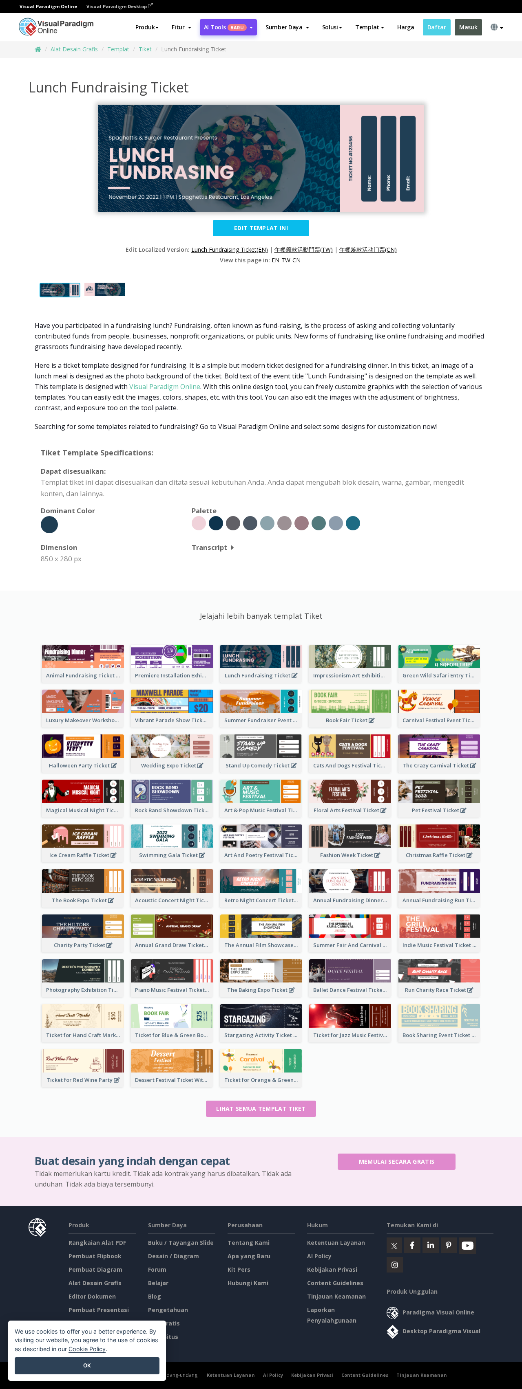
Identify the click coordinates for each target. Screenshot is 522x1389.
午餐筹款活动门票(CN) (368, 249)
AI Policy (319, 1256)
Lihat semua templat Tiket (261, 1108)
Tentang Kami (249, 1242)
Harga (405, 27)
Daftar (436, 27)
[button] (181, 27)
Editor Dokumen (92, 1296)
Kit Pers (239, 1269)
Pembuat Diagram (95, 1269)
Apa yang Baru (249, 1256)
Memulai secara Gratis (396, 1161)
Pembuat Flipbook (95, 1256)
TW (285, 260)
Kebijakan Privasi (332, 1269)
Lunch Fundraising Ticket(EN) (229, 249)
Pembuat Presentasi (99, 1310)
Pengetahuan (168, 1310)
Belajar (158, 1283)
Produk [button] (145, 27)
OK (87, 1365)
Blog (154, 1296)
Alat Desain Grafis (74, 49)
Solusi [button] (330, 27)
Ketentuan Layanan (336, 1242)
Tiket (145, 49)
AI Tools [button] (224, 27)
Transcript (209, 547)
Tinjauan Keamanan (336, 1296)
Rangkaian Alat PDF (97, 1242)
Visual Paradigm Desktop (117, 6)
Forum (157, 1269)
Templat (118, 49)
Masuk (468, 27)
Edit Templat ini (261, 228)
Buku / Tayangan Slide (181, 1242)
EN (275, 260)
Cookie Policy (87, 1348)
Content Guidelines (335, 1283)
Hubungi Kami (248, 1283)
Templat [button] (367, 27)
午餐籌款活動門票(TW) (303, 249)
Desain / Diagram (173, 1256)
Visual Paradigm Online (164, 386)
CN (296, 260)
